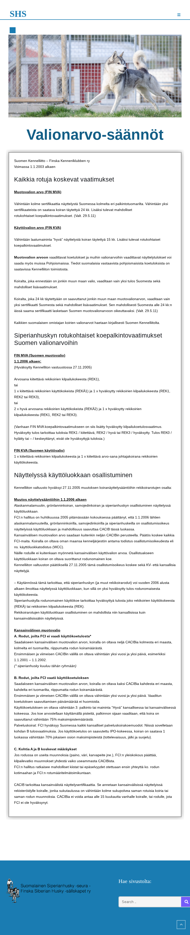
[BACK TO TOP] (181, 924)
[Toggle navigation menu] (178, 15)
